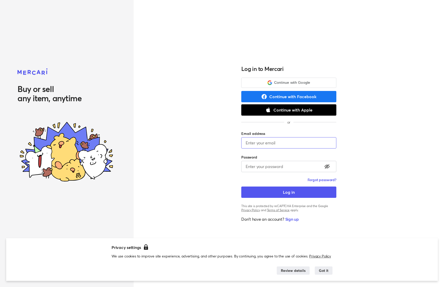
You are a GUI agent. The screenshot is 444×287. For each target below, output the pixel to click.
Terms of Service (278, 210)
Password (249, 157)
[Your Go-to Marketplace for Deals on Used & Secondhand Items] (32, 72)
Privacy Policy (320, 256)
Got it (323, 270)
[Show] (327, 166)
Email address (253, 133)
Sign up (292, 219)
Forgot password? (322, 179)
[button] (288, 83)
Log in (289, 192)
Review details (293, 270)
